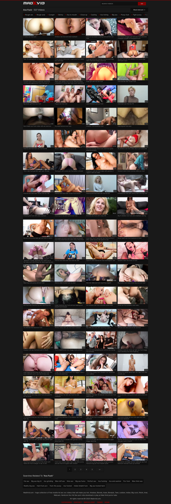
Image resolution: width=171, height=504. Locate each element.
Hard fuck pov (42, 486)
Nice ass (70, 481)
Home (107, 502)
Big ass (114, 15)
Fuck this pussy (55, 486)
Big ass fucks (80, 481)
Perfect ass (91, 481)
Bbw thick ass (137, 481)
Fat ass (26, 481)
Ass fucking (102, 481)
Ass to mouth (72, 15)
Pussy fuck (125, 15)
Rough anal (41, 15)
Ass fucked (67, 486)
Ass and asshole (115, 481)
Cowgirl (52, 15)
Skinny (60, 15)
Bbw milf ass (60, 481)
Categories (66, 502)
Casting (94, 15)
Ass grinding (48, 481)
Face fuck (148, 15)
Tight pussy (137, 15)
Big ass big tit (36, 481)
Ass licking (104, 15)
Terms (100, 502)
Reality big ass (29, 486)
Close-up (83, 15)
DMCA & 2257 (89, 502)
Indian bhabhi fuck (81, 486)
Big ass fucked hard (97, 486)
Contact (78, 502)
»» (99, 469)
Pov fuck (126, 481)
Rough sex (29, 15)
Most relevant (138, 10)
